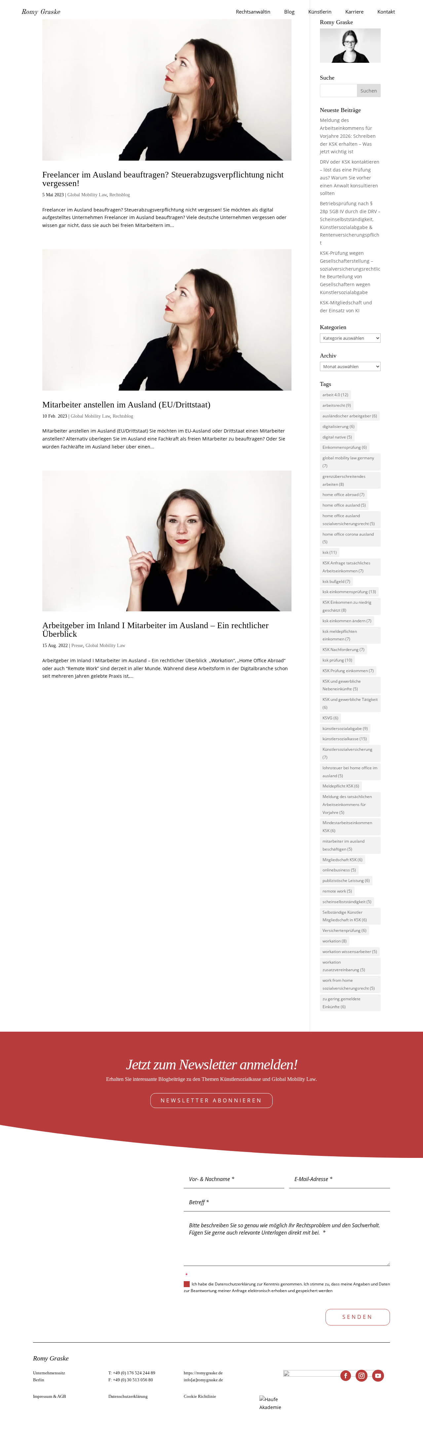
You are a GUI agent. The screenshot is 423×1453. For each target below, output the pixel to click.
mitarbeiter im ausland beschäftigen (344, 845)
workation (335, 941)
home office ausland (344, 505)
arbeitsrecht (337, 405)
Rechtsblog (119, 194)
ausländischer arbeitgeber (350, 416)
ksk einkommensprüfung (349, 591)
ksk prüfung (337, 660)
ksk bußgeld (336, 581)
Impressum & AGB (49, 1396)
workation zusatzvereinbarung (344, 966)
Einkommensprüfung (345, 447)
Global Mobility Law (87, 194)
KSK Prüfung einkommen (348, 670)
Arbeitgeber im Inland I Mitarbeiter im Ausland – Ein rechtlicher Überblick (155, 630)
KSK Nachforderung (344, 649)
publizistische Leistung (346, 880)
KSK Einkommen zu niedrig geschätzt (347, 606)
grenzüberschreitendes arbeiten (344, 480)
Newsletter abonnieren (211, 1100)
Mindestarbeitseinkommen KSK (347, 826)
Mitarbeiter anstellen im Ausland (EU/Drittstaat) (126, 404)
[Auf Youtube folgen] (378, 1376)
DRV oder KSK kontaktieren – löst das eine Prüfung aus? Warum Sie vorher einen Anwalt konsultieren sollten (349, 177)
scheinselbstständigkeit (347, 901)
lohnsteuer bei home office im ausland (350, 772)
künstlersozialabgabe (345, 728)
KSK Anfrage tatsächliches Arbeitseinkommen (346, 567)
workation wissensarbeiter (350, 951)
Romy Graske (40, 12)
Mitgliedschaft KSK (343, 859)
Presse (77, 645)
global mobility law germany (348, 462)
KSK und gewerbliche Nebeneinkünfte (342, 685)
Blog (289, 11)
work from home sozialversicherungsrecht (349, 984)
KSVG (330, 718)
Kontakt (386, 11)
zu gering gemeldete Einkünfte (342, 1003)
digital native (337, 437)
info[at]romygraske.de (203, 1379)
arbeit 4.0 (335, 395)
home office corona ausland (348, 538)
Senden (357, 1316)
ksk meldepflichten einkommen (340, 635)
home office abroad (344, 494)
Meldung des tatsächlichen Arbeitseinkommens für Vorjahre (347, 804)
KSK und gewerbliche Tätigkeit (350, 703)
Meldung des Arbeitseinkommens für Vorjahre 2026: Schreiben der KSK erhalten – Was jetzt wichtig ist (348, 136)
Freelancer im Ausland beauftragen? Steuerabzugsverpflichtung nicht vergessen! (163, 179)
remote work (337, 891)
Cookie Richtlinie (200, 1396)
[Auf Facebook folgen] (345, 1375)
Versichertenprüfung (344, 930)
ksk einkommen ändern (347, 621)
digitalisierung (339, 426)
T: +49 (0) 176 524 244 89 (131, 1372)
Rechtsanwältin (253, 11)
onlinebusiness (339, 870)
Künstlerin (319, 11)
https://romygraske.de (203, 1372)
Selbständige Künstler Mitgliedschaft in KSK (345, 916)
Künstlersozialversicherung (347, 753)
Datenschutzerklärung (128, 1396)
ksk (330, 552)
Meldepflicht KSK (341, 786)
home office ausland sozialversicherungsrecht (349, 519)
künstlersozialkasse (345, 739)
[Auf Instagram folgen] (361, 1376)
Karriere (354, 11)
